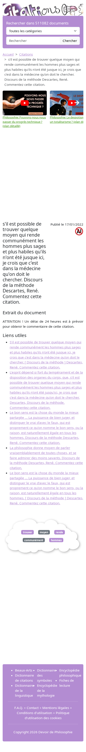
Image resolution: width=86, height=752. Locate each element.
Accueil (8, 54)
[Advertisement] (43, 175)
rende (59, 532)
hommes (56, 540)
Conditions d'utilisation (34, 713)
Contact (33, 707)
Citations (26, 54)
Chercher (70, 40)
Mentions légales (55, 707)
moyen (44, 532)
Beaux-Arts (23, 670)
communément (33, 540)
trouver (27, 532)
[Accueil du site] (43, 7)
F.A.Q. (18, 707)
